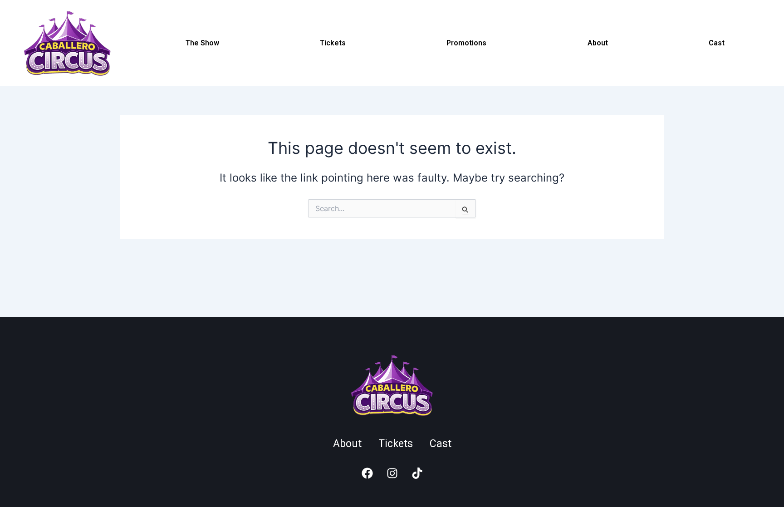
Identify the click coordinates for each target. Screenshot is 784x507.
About (598, 43)
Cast (717, 43)
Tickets (333, 43)
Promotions (466, 43)
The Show (202, 43)
